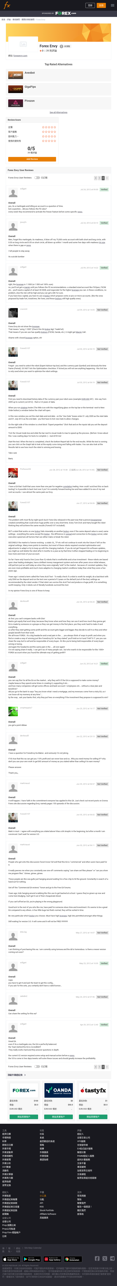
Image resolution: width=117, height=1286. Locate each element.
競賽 (42, 1148)
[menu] (113, 5)
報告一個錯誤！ (84, 1206)
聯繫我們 (81, 1203)
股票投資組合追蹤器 (86, 1178)
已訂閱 (44, 177)
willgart (23, 189)
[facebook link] (97, 1258)
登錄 (90, 5)
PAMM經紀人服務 (85, 1156)
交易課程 (81, 1174)
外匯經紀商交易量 (10, 1206)
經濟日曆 (6, 1134)
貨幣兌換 (6, 1185)
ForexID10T (25, 348)
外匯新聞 (6, 1159)
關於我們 (81, 1210)
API (41, 1203)
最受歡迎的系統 (47, 1141)
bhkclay (23, 932)
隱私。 (10, 1250)
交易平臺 (81, 1163)
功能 (42, 1199)
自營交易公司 (83, 1137)
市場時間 (6, 1137)
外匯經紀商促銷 (9, 1210)
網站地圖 (18, 1250)
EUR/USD (86, 399)
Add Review (32, 159)
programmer (96, 520)
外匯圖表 (44, 1152)
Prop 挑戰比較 (9, 1225)
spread (69, 534)
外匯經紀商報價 (9, 1199)
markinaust (25, 783)
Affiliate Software (48, 1214)
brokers (58, 298)
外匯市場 (6, 1148)
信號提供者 (82, 1145)
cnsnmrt (23, 309)
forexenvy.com (20, 55)
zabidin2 (23, 996)
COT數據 (6, 1167)
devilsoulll (24, 601)
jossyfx (23, 222)
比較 (4, 1236)
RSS (42, 1206)
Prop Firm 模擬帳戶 (11, 1232)
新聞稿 (5, 1214)
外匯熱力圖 (7, 1178)
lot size (102, 242)
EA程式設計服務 (85, 1148)
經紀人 (80, 1134)
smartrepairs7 (26, 708)
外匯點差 (6, 1195)
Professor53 (25, 469)
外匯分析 (6, 1163)
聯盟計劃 (81, 1152)
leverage (20, 284)
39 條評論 (32, 152)
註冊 (101, 5)
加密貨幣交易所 (84, 1170)
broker (47, 296)
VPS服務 (81, 1141)
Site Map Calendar (33, 1248)
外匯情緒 (44, 1156)
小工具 (43, 1195)
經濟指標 (6, 1181)
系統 (42, 1137)
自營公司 (6, 1221)
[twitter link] (105, 1258)
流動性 (5, 1170)
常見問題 (81, 1195)
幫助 (79, 1199)
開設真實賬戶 (24, 1116)
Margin (79, 332)
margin (27, 287)
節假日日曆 (7, 1145)
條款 (3, 1250)
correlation (67, 486)
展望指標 (44, 1159)
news (80, 212)
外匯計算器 (7, 1174)
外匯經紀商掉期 (9, 1203)
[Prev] (95, 178)
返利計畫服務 (83, 1159)
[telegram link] (112, 1258)
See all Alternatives (58, 112)
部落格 (80, 1214)
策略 (42, 1145)
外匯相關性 (7, 1156)
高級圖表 (44, 1217)
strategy (24, 407)
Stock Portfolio (47, 1210)
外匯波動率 (7, 1152)
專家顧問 (81, 1167)
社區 (42, 1134)
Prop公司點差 (8, 1229)
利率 (4, 1141)
